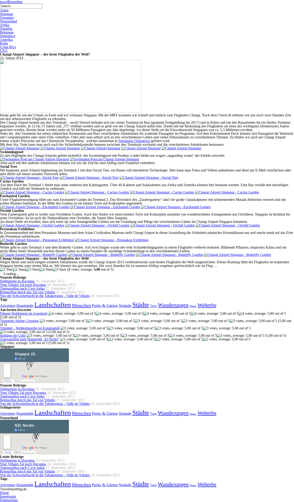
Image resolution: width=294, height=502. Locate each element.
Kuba (4, 43)
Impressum (8, 496)
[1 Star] (6, 269)
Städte (140, 304)
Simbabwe (7, 36)
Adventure (7, 306)
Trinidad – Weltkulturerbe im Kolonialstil (29, 328)
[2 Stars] (19, 269)
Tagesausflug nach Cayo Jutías (22, 288)
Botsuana (7, 32)
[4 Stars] (46, 269)
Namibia (6, 29)
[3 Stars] (32, 269)
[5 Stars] (59, 269)
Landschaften (52, 304)
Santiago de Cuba (13, 335)
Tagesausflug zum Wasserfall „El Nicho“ (29, 339)
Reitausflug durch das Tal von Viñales (27, 292)
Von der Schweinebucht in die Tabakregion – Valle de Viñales (45, 296)
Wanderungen (173, 305)
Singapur (6, 14)
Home (4, 493)
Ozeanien (7, 18)
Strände (125, 305)
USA (4, 51)
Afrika (4, 25)
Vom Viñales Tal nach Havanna (23, 285)
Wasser (193, 306)
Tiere (153, 306)
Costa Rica (8, 47)
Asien (4, 10)
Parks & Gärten (105, 305)
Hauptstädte (25, 306)
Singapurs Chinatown (134, 141)
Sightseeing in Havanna (17, 281)
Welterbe (207, 305)
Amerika (6, 40)
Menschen (81, 305)
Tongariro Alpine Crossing (19, 321)
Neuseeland (8, 21)
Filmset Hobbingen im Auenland (23, 313)
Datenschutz (9, 500)
